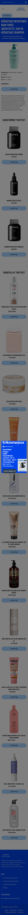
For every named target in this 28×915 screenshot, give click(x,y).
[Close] (2, 442)
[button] (10, 471)
